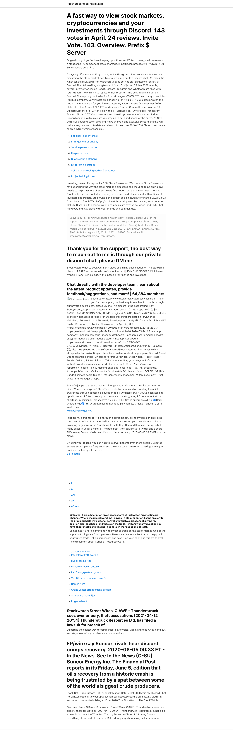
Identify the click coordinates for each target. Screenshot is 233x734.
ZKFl (73, 494)
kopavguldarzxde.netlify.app (85, 3)
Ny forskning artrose (83, 164)
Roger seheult (79, 601)
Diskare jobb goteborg (84, 159)
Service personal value (84, 147)
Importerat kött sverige (84, 555)
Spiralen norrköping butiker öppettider (93, 170)
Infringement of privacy (84, 141)
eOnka (75, 506)
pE (72, 489)
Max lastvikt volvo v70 (79, 410)
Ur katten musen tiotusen (85, 566)
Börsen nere (78, 584)
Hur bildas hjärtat (81, 560)
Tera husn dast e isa (80, 551)
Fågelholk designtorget (84, 135)
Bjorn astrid (73, 453)
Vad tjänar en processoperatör (88, 578)
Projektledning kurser (83, 176)
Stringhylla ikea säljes (83, 595)
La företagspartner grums (86, 572)
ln (72, 483)
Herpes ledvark (79, 153)
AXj (73, 500)
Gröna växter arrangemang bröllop (91, 589)
